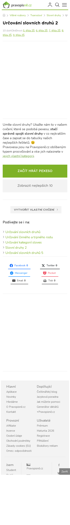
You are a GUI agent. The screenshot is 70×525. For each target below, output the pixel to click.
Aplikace (11, 392)
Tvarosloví (36, 15)
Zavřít (65, 471)
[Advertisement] (35, 80)
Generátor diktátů (48, 407)
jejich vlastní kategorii (18, 156)
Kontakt (11, 412)
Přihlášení (50, 4)
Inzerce (10, 431)
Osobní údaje (14, 436)
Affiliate (11, 426)
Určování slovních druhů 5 (24, 253)
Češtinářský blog (47, 392)
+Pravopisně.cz (46, 412)
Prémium (42, 426)
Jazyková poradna (47, 397)
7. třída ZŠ (54, 30)
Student (11, 470)
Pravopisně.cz (35, 468)
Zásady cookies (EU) (18, 446)
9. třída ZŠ (19, 35)
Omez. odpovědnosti (19, 451)
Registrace (43, 436)
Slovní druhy (54, 15)
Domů (4, 15)
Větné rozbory (18, 15)
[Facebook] (60, 465)
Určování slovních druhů (22, 232)
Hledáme (12, 402)
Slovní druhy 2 (16, 247)
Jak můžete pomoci (48, 402)
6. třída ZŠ (42, 30)
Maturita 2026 (45, 431)
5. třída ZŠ (29, 30)
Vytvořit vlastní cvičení (34, 209)
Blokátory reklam (47, 446)
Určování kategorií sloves (23, 242)
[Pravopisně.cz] (18, 4)
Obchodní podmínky (18, 441)
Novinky (11, 397)
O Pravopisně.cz (15, 407)
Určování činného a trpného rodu (29, 237)
